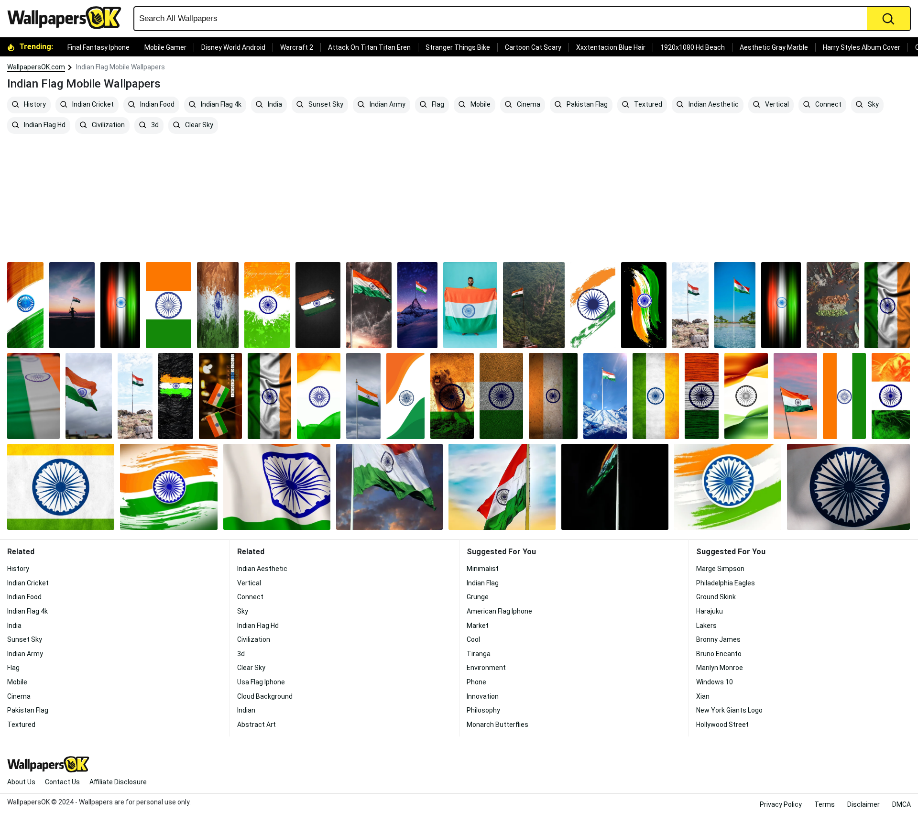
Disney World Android (233, 47)
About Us (21, 782)
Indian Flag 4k (220, 105)
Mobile (480, 105)
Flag (437, 105)
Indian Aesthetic (713, 105)
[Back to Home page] (68, 17)
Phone (476, 682)
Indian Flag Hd (44, 125)
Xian (703, 696)
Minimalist (483, 568)
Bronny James (718, 639)
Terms (824, 804)
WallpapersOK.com (36, 67)
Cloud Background (265, 696)
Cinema (527, 105)
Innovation (483, 696)
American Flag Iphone (499, 611)
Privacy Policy (781, 804)
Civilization (107, 125)
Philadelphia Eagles (725, 583)
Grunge (478, 597)
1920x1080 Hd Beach (692, 47)
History (34, 105)
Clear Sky (198, 125)
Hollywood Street (722, 724)
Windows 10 (714, 682)
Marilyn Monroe (719, 667)
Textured (647, 105)
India (274, 105)
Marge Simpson (720, 568)
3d (154, 125)
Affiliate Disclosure (118, 782)
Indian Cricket (92, 105)
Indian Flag (483, 583)
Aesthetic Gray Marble (774, 47)
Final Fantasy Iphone (98, 47)
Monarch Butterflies (497, 724)
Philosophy (483, 710)
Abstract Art (256, 724)
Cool (473, 639)
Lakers (706, 625)
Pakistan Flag (586, 105)
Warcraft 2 (296, 47)
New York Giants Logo (729, 710)
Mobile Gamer (165, 47)
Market (478, 625)
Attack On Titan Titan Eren (369, 47)
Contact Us (62, 782)
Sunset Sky (325, 105)
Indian (246, 710)
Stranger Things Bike (458, 47)
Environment (486, 667)
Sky (872, 105)
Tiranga (479, 654)
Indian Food (157, 105)
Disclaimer (863, 804)
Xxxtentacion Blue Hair (610, 47)
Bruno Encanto (719, 654)
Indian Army (386, 105)
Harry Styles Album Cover (861, 47)
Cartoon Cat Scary (533, 47)
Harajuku (709, 611)
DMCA (901, 804)
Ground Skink (716, 597)
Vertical (776, 105)
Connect (828, 105)
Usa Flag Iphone (261, 682)
